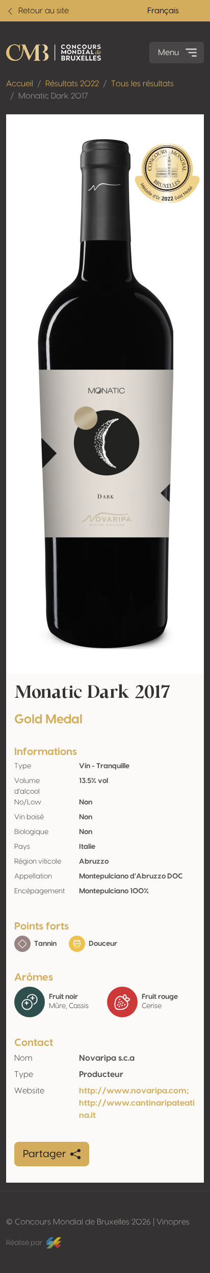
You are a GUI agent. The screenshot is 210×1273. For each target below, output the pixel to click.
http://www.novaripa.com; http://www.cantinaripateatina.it (137, 1103)
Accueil (19, 84)
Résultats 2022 (72, 84)
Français (163, 11)
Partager (44, 1154)
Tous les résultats (142, 84)
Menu (168, 52)
